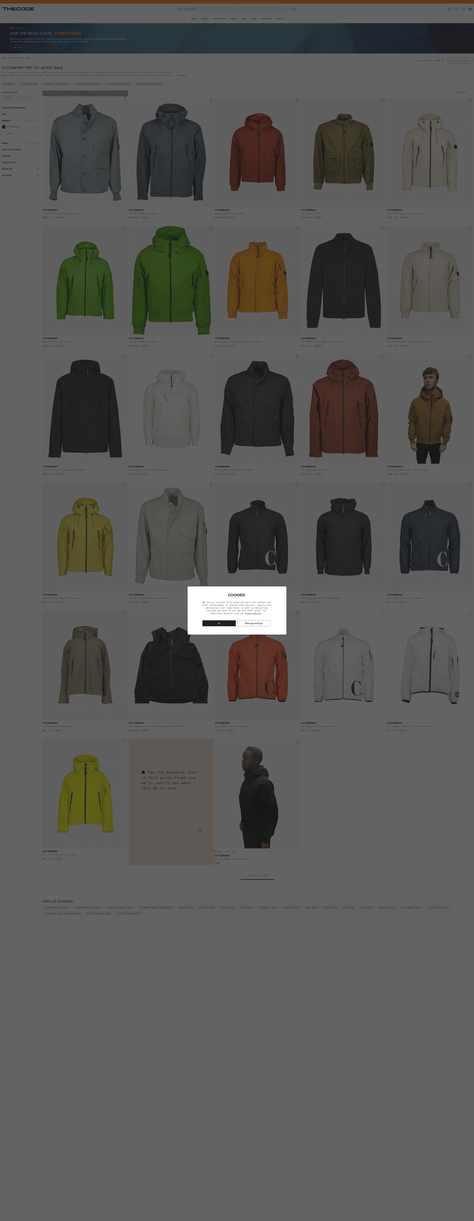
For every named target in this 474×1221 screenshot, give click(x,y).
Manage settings (254, 623)
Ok (219, 623)
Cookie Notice (253, 613)
